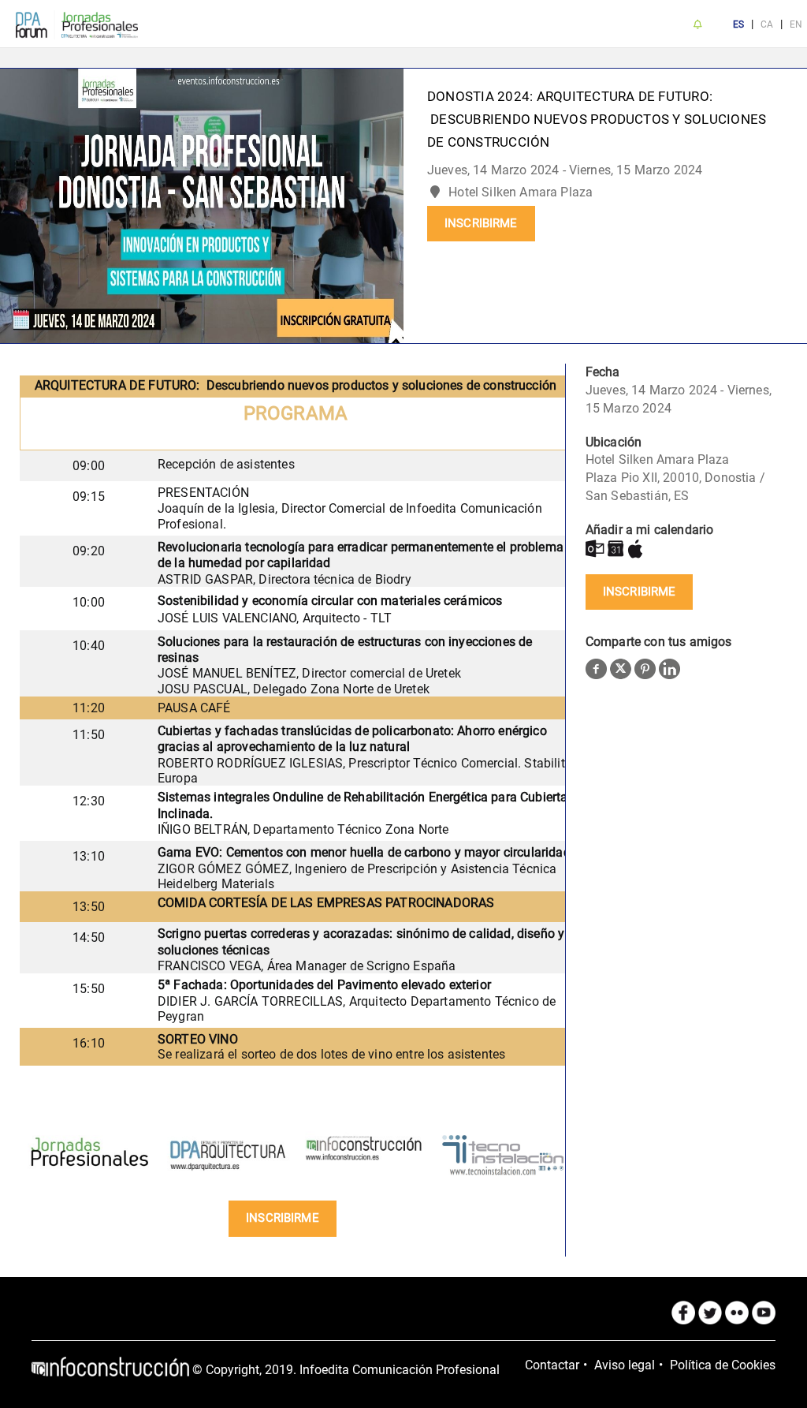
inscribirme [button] (481, 223)
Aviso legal (624, 1365)
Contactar (552, 1365)
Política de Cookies (722, 1365)
